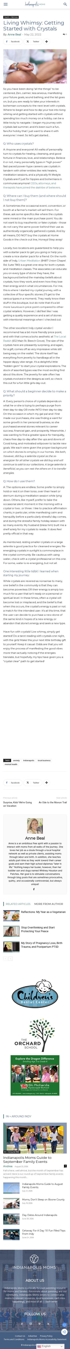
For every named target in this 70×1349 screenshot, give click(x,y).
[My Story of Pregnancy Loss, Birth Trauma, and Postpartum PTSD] (11, 946)
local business (44, 760)
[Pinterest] (39, 1324)
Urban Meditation (29, 260)
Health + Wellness (11, 17)
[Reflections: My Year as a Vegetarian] (11, 915)
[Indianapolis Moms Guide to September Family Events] (35, 1138)
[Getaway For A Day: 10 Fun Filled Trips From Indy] (11, 1234)
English (46, 1346)
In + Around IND (11, 1152)
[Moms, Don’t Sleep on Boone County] (11, 1203)
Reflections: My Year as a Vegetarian (43, 912)
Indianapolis (28, 760)
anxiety (16, 760)
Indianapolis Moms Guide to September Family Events (27, 1160)
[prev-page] (5, 959)
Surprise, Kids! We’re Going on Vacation (17, 804)
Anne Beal (14, 34)
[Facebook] (35, 889)
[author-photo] (35, 833)
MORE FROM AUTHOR (48, 903)
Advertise (32, 1336)
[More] (46, 41)
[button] (5, 4)
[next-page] (10, 959)
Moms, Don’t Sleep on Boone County (43, 1199)
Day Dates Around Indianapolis (39, 1215)
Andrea (7, 1166)
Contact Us (20, 1336)
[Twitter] (48, 1324)
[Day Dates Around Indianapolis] (11, 1219)
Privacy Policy (46, 1336)
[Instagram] (30, 1324)
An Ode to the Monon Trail (53, 802)
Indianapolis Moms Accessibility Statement (46, 1339)
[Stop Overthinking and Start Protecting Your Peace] (11, 931)
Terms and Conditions (14, 1339)
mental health (11, 764)
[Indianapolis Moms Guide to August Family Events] (11, 1188)
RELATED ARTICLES (18, 903)
